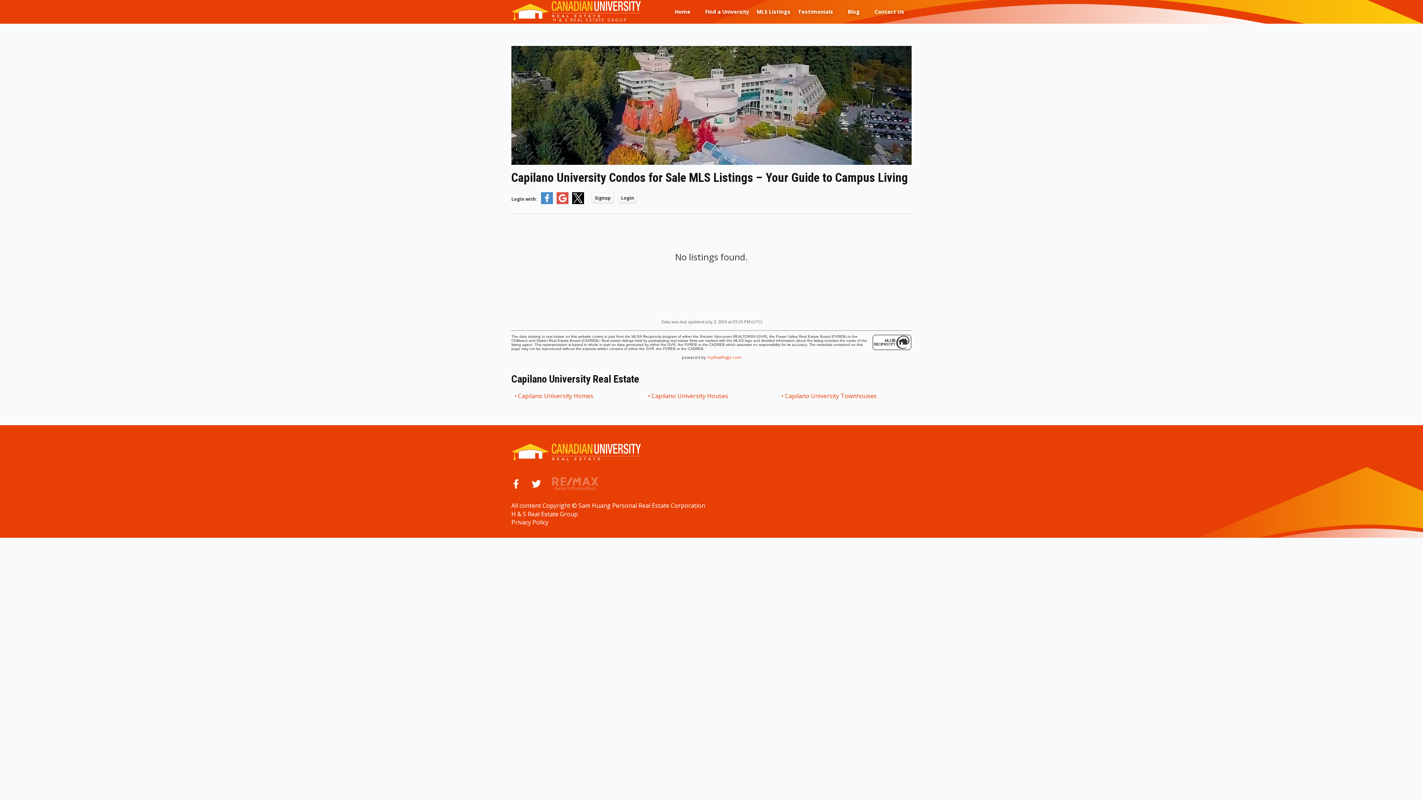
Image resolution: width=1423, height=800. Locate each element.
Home (682, 11)
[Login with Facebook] (547, 202)
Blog (854, 11)
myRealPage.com (724, 357)
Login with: (524, 199)
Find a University (727, 11)
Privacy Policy (529, 522)
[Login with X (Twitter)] (578, 202)
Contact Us (889, 11)
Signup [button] (603, 198)
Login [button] (627, 198)
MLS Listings (773, 11)
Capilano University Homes (556, 396)
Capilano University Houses (690, 396)
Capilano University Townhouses (831, 396)
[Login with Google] (562, 202)
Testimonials (815, 11)
